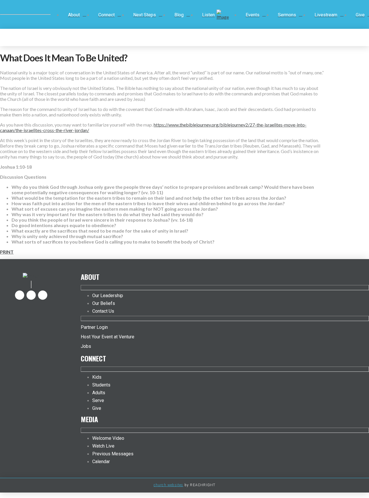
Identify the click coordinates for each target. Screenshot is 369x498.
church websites (168, 485)
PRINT (7, 251)
